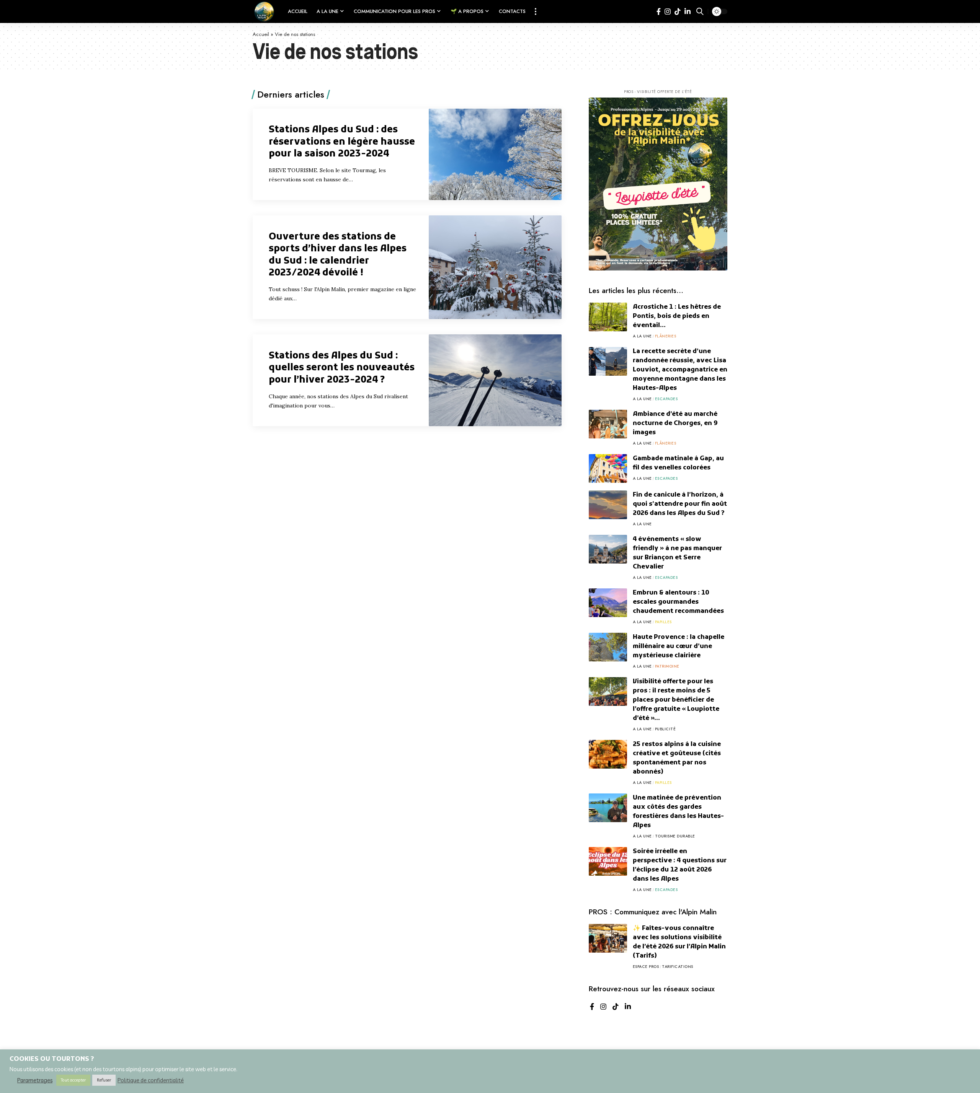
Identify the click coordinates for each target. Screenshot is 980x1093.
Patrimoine (667, 666)
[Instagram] (668, 12)
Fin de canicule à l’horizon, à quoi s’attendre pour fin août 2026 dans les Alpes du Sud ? (680, 504)
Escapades (666, 399)
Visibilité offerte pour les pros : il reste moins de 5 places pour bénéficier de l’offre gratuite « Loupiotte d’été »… (676, 700)
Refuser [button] (104, 1080)
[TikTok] (678, 12)
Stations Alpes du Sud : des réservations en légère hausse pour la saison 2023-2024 (342, 142)
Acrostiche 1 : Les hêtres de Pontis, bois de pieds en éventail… (677, 316)
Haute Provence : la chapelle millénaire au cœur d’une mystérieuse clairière (678, 647)
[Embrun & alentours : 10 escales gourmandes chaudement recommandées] (608, 602)
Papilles (663, 622)
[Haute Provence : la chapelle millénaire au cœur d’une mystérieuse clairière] (608, 647)
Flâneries (665, 336)
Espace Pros (646, 966)
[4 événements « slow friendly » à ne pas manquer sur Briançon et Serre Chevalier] (608, 549)
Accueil (261, 34)
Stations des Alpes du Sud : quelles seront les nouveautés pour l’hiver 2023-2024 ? (342, 368)
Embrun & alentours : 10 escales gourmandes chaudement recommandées (678, 602)
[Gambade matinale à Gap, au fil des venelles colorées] (608, 468)
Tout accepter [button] (73, 1080)
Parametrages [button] (34, 1080)
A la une (642, 336)
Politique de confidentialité (151, 1080)
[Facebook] (659, 12)
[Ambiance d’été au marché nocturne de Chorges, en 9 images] (608, 424)
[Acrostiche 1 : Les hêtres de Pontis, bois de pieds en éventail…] (608, 317)
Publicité (665, 729)
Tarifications (677, 966)
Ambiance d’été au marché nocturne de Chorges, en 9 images (675, 423)
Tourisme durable (675, 836)
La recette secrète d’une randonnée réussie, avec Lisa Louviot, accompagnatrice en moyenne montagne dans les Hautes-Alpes (680, 370)
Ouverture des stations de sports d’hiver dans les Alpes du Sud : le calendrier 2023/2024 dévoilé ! (338, 255)
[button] (535, 11)
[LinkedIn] (688, 12)
